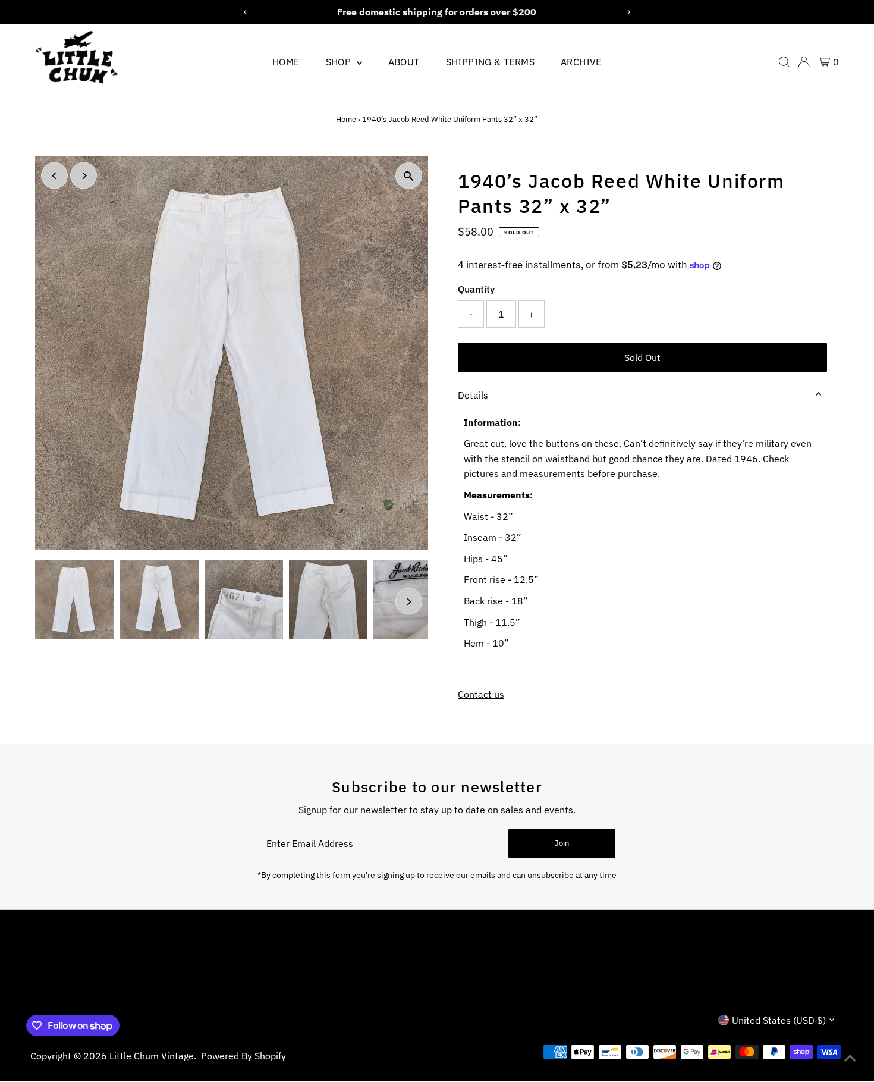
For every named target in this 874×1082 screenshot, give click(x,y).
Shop (340, 62)
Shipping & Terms (490, 62)
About (404, 62)
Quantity (476, 289)
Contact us (481, 694)
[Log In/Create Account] (803, 62)
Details (473, 395)
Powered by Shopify (243, 1056)
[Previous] (54, 175)
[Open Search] (784, 62)
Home (286, 62)
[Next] (83, 175)
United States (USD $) (779, 1020)
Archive (581, 62)
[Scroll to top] (850, 1058)
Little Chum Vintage (151, 1056)
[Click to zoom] (408, 175)
